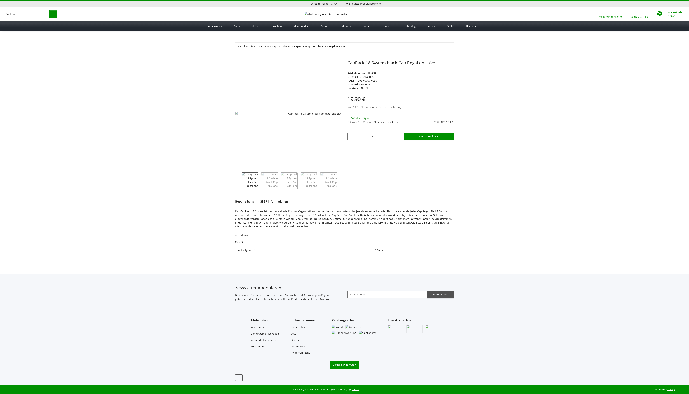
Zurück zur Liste (246, 46)
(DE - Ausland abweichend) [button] (386, 122)
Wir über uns (259, 327)
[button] (610, 14)
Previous (238, 180)
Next (340, 180)
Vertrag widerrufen (344, 365)
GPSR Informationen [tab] (274, 201)
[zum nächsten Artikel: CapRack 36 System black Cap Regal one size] (450, 46)
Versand (355, 389)
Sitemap (296, 340)
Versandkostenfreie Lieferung (383, 107)
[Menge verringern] (351, 136)
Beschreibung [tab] (244, 201)
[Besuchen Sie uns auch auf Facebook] (239, 377)
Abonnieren (440, 294)
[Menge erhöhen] (394, 136)
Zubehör (366, 84)
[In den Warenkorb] (238, 58)
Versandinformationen (264, 340)
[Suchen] (53, 14)
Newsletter (257, 346)
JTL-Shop (670, 389)
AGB (293, 333)
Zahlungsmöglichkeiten (265, 333)
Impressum (298, 346)
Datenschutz (298, 327)
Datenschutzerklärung (298, 295)
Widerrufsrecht (300, 352)
